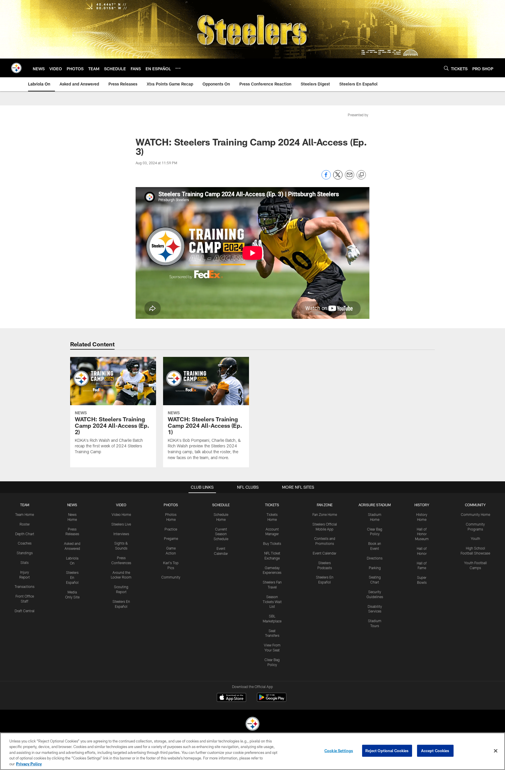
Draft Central (24, 611)
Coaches (25, 543)
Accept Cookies (435, 750)
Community (170, 577)
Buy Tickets (272, 543)
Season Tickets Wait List (272, 602)
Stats (24, 562)
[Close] (495, 751)
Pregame (171, 538)
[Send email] (349, 177)
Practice (171, 529)
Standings (25, 553)
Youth (475, 538)
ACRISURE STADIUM (375, 505)
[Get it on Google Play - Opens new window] (271, 700)
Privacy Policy (29, 764)
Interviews (121, 534)
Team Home (24, 514)
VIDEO (121, 505)
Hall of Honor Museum (422, 534)
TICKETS (272, 505)
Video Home (121, 514)
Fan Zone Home (324, 514)
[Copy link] (361, 175)
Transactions (24, 586)
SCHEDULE (221, 505)
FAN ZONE (325, 505)
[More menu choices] (178, 68)
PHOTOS (171, 505)
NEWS (72, 505)
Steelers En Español (72, 577)
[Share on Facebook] (326, 177)
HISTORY (421, 505)
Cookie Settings (338, 750)
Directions (375, 558)
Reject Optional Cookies (387, 750)
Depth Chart (24, 534)
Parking (375, 568)
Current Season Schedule (221, 534)
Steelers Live (121, 524)
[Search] (446, 68)
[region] (252, 751)
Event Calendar (324, 553)
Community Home (475, 514)
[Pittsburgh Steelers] (252, 724)
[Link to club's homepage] (16, 68)
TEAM (24, 505)
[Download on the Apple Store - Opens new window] (231, 698)
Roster (25, 524)
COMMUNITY (475, 505)
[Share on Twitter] (338, 177)
